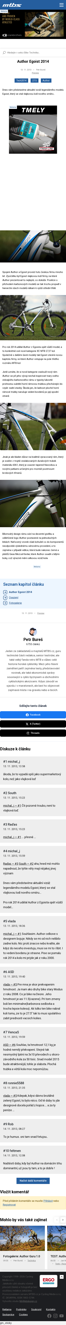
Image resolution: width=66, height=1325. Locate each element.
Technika (32, 1260)
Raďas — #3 (10, 863)
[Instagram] (55, 1316)
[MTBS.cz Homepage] (12, 5)
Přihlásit (48, 1200)
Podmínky (21, 1309)
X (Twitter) (35, 724)
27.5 (34, 80)
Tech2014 (21, 80)
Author (46, 80)
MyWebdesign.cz (28, 1301)
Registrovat (9, 1204)
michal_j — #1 (12, 805)
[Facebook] (49, 1316)
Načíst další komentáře (33, 1180)
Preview (35, 73)
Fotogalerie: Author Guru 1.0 (21, 1256)
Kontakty (50, 1309)
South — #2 (26, 863)
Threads (35, 733)
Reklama (6, 1309)
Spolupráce (8, 1314)
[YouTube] (61, 1316)
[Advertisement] (33, 195)
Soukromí (36, 1309)
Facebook (35, 714)
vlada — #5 (10, 984)
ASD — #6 (9, 1044)
